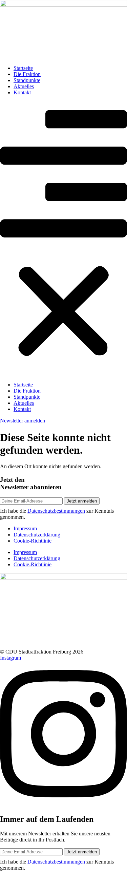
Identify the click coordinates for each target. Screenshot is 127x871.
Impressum (25, 528)
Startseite (23, 68)
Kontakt (22, 92)
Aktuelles (24, 86)
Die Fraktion (27, 74)
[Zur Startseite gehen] (63, 5)
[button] (63, 239)
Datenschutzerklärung (37, 534)
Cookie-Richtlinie (32, 541)
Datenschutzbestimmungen (56, 511)
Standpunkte (27, 80)
